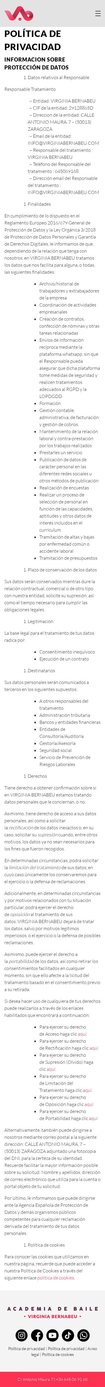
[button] (98, 13)
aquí (82, 1034)
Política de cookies (58, 1354)
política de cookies (55, 1278)
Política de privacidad (26, 1348)
